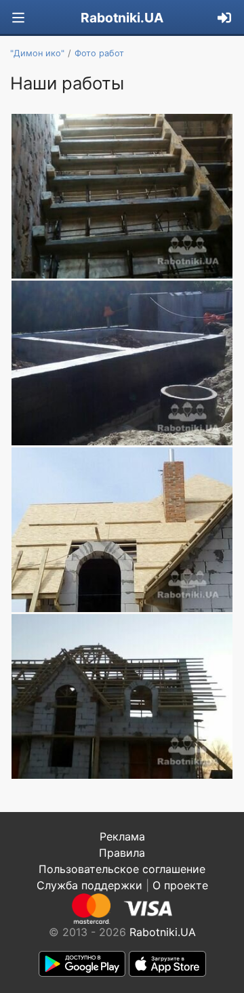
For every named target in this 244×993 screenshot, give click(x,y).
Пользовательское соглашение (122, 869)
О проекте (180, 885)
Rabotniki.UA (122, 17)
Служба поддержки (89, 885)
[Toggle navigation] (18, 18)
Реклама (122, 836)
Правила (122, 852)
